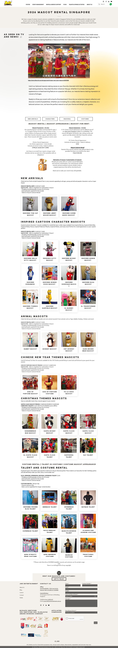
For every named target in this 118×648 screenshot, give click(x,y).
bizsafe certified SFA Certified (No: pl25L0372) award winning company (34, 612)
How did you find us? (70, 610)
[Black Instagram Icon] (103, 1)
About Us (22, 587)
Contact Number (86, 583)
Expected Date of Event (72, 594)
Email (66, 587)
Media (21, 597)
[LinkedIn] (108, 1)
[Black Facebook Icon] (106, 1)
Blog (21, 590)
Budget (67, 590)
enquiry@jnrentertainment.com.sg (52, 601)
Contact (22, 595)
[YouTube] (111, 1)
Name (66, 583)
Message (67, 598)
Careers (22, 592)
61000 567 (50, 599)
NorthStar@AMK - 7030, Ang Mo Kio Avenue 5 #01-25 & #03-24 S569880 (49, 589)
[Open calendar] (95, 596)
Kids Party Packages (70, 131)
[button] (28, 4)
